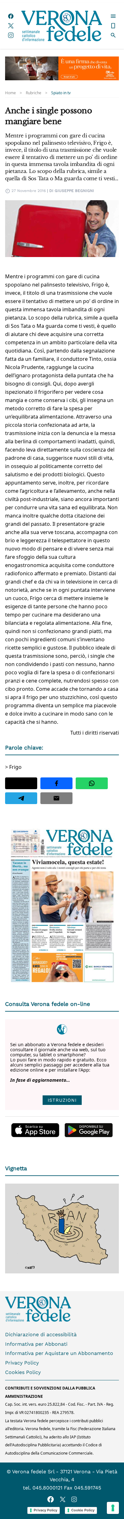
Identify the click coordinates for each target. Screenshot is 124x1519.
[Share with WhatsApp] (92, 783)
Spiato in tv (61, 93)
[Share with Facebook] (56, 783)
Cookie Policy (82, 1510)
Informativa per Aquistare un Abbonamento (59, 1353)
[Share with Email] (56, 798)
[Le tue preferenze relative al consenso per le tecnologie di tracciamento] (113, 1508)
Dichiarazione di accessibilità (41, 1334)
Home (10, 93)
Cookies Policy (23, 1372)
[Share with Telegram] (21, 798)
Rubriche (33, 93)
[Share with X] (21, 783)
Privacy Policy (22, 1363)
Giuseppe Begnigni (74, 190)
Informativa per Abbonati (36, 1344)
